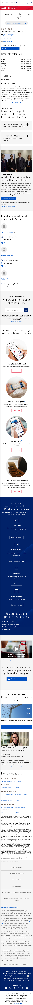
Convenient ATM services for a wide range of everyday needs (16, 135)
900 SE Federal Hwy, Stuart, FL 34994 (11, 781)
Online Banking (6, 629)
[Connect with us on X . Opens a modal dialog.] (23, 988)
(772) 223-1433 (7, 38)
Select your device (12, 310)
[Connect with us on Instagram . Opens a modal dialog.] (10, 988)
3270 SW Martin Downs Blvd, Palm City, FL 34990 (14, 794)
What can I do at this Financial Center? (11, 103)
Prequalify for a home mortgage (10, 624)
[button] (2, 3)
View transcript (7, 660)
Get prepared (16, 584)
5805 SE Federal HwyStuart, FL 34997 (8, 35)
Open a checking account (16, 561)
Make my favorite (7, 41)
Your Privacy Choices (9, 978)
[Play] (16, 649)
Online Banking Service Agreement (9, 907)
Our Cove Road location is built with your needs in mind (16, 124)
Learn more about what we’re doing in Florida (12, 767)
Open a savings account (8, 621)
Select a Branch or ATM (8, 8)
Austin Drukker (7, 256)
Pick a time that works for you (18, 679)
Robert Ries (5, 279)
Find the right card (16, 537)
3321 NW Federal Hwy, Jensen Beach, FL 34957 (13, 807)
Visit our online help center (8, 206)
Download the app (16, 605)
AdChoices (24, 976)
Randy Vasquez (7, 232)
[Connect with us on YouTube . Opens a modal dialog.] (27, 988)
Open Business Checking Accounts (11, 627)
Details (17, 787)
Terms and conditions (16, 321)
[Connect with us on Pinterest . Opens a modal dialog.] (18, 988)
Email (5, 243)
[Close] (30, 993)
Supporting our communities (14, 23)
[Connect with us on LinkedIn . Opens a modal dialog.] (14, 988)
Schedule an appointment (9, 49)
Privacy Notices (18, 1003)
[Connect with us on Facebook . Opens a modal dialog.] (6, 988)
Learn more (16, 371)
